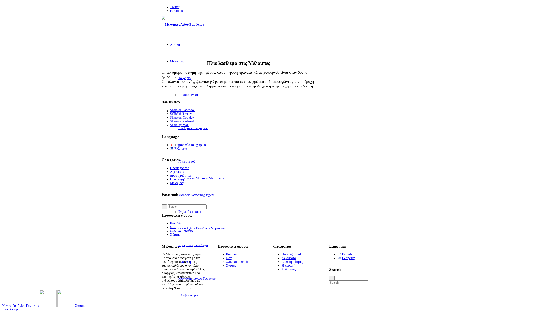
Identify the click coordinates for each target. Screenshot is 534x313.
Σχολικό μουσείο (181, 231)
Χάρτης (175, 234)
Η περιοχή (177, 179)
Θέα (173, 227)
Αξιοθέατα (177, 172)
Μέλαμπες (177, 183)
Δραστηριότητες (180, 175)
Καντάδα (176, 223)
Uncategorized (179, 168)
